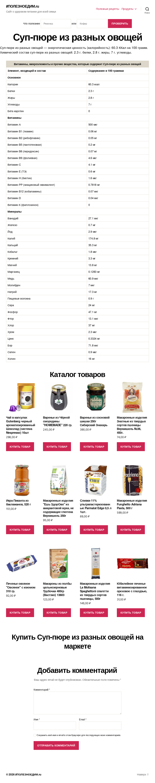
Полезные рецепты (107, 8)
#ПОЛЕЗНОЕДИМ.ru (22, 6)
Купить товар (20, 446)
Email (82, 719)
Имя (37, 719)
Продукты (127, 8)
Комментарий (42, 689)
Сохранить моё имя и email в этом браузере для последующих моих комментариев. (79, 735)
